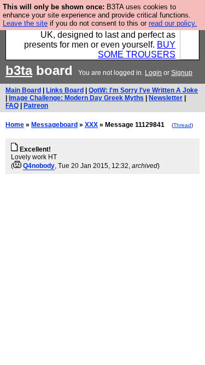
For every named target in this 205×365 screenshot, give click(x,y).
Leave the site (25, 23)
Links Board (65, 90)
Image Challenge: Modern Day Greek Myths (76, 98)
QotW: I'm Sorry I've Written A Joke (143, 90)
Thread (182, 125)
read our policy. (173, 23)
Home (14, 125)
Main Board (23, 90)
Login (153, 73)
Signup (181, 73)
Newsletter (166, 98)
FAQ (12, 105)
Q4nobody (39, 166)
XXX (91, 125)
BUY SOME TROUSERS (136, 49)
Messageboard (54, 125)
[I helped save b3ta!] (17, 166)
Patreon (36, 105)
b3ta (18, 70)
